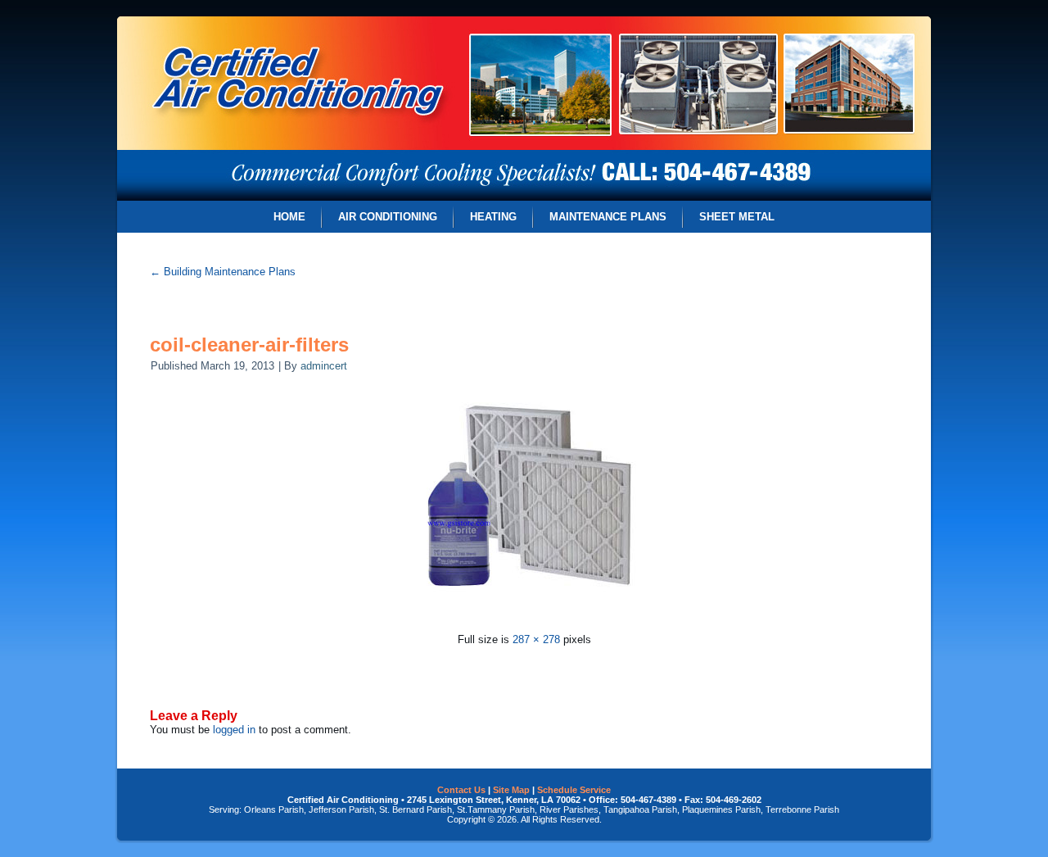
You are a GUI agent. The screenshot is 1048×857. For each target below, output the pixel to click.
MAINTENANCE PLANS (607, 217)
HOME (289, 217)
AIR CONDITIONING (387, 217)
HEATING (493, 217)
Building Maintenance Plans (223, 271)
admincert (323, 366)
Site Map (511, 790)
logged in (234, 729)
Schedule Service (574, 790)
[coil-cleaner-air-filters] (524, 620)
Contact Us (461, 790)
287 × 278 (536, 639)
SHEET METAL (737, 217)
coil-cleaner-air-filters (249, 344)
